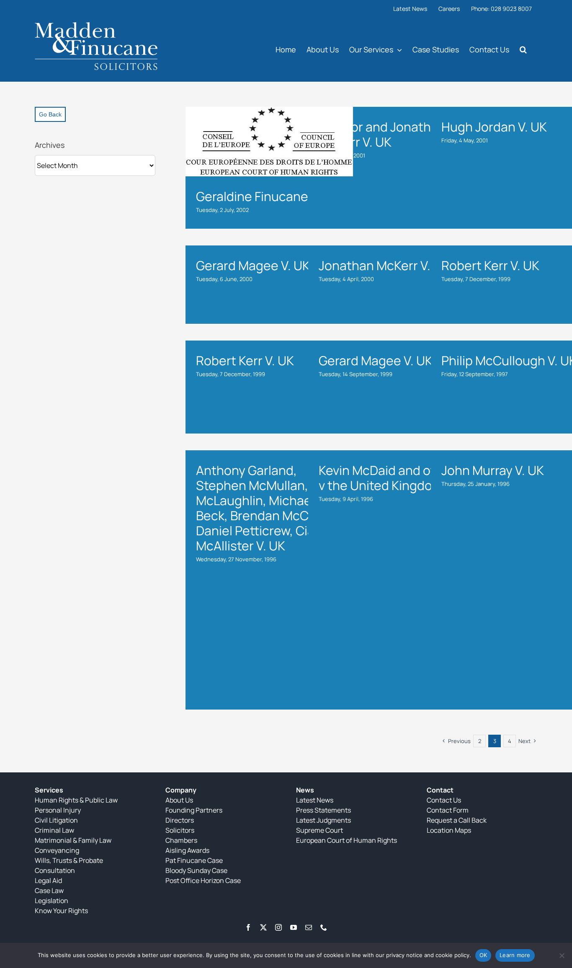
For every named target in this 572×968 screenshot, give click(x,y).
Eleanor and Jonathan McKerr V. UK (382, 134)
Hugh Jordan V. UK (494, 126)
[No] (561, 955)
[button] (523, 49)
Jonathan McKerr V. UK (384, 265)
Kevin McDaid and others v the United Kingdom (390, 478)
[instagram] (278, 927)
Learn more (515, 955)
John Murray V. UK (492, 470)
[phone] (323, 927)
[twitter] (263, 927)
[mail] (308, 927)
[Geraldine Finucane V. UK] (269, 141)
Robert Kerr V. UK (490, 265)
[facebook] (248, 927)
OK (483, 955)
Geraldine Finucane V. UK (268, 196)
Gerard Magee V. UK (253, 265)
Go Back (50, 114)
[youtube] (293, 927)
